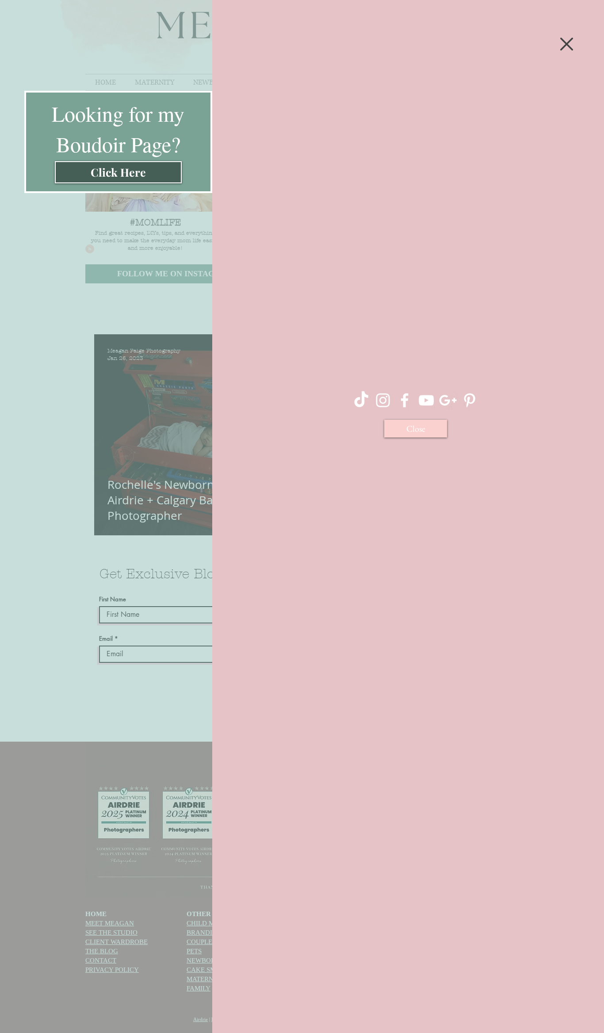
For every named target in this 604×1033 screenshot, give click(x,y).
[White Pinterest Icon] (469, 400)
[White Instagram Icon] (383, 400)
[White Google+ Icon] (448, 400)
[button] (566, 44)
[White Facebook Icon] (404, 400)
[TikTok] (361, 400)
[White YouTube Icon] (426, 400)
